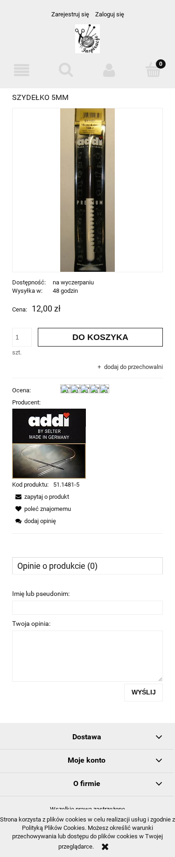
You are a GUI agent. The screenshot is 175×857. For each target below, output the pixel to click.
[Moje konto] (110, 70)
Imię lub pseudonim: (41, 593)
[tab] (87, 565)
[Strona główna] (87, 42)
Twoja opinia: (31, 623)
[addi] (49, 443)
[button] (22, 70)
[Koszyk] (153, 69)
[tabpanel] (87, 644)
